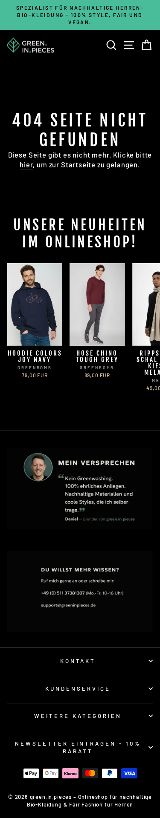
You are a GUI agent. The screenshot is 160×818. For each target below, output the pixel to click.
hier (26, 164)
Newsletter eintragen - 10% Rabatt (77, 747)
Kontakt (78, 660)
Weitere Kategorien (78, 715)
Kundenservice (78, 688)
